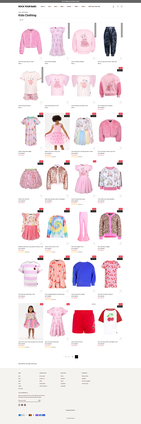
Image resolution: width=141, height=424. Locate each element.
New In (43, 6)
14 (72, 357)
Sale (19, 383)
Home (19, 12)
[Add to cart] (41, 58)
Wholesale (63, 386)
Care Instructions (43, 386)
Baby (62, 6)
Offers (76, 6)
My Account (42, 376)
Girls (49, 6)
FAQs (41, 381)
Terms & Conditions (86, 381)
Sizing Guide (42, 383)
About (62, 381)
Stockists (63, 378)
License (69, 6)
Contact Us (42, 378)
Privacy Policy (85, 383)
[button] (122, 6)
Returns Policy (85, 376)
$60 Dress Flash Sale (94, 6)
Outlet (83, 6)
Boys (55, 6)
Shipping (84, 378)
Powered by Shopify (70, 418)
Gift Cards (20, 388)
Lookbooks (63, 383)
